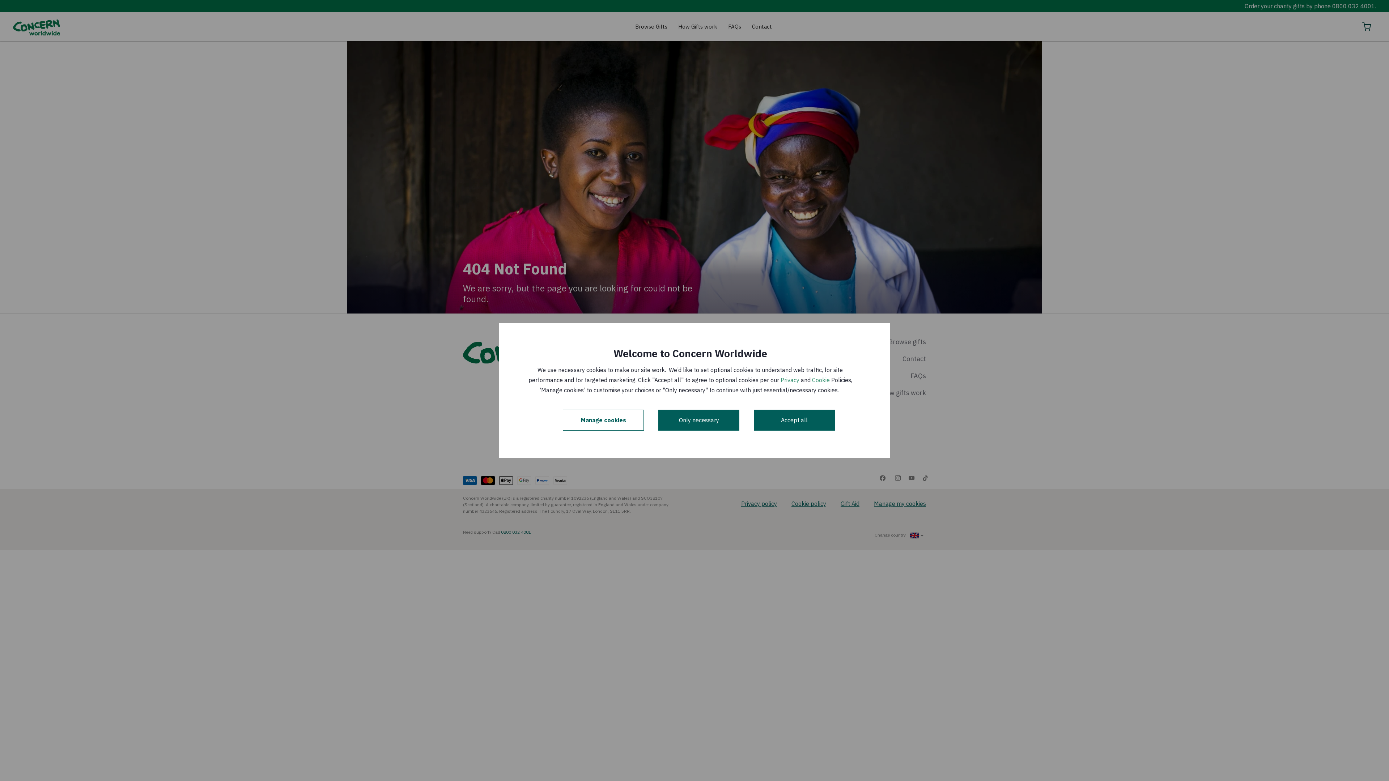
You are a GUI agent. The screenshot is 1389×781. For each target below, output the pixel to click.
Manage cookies (603, 420)
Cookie (821, 380)
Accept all (794, 420)
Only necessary (699, 420)
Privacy (790, 380)
